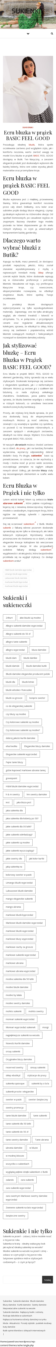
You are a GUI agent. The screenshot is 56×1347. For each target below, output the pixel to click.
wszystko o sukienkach (17, 1163)
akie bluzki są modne (30, 617)
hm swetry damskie (37, 794)
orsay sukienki (13, 1051)
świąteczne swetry (15, 1215)
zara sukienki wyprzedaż (18, 1187)
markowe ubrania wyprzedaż (20, 971)
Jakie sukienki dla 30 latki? (19, 826)
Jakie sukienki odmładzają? (19, 834)
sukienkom (29, 523)
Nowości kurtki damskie (18, 1043)
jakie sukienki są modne (18, 842)
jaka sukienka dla (14, 810)
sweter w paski (14, 1099)
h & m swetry (13, 794)
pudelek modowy (44, 1323)
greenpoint (11, 778)
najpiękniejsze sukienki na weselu (23, 1035)
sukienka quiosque (15, 1083)
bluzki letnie (28, 681)
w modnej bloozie (15, 1155)
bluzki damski (12, 665)
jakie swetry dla (14, 858)
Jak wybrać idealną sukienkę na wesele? (23, 1247)
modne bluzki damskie (17, 987)
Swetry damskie (39, 1304)
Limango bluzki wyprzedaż (16, 574)
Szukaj (47, 1279)
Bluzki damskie (37, 1301)
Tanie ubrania (42, 1139)
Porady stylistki (28, 1323)
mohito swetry (36, 1011)
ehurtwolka (11, 746)
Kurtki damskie (24, 1304)
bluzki (31, 144)
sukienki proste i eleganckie (20, 1091)
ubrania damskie (14, 1147)
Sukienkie (7, 1301)
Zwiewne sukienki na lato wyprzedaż (24, 1207)
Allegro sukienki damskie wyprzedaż (24, 625)
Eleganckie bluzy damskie (37, 746)
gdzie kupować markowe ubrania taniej (26, 770)
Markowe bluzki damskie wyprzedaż (24, 922)
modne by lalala (14, 995)
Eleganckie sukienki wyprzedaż (21, 754)
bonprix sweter (37, 697)
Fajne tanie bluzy (14, 762)
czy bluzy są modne (16, 714)
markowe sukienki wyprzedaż (21, 954)
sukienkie (28, 10)
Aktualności (14, 1323)
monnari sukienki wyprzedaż (20, 1019)
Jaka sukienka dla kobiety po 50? (22, 818)
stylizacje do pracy (36, 1075)
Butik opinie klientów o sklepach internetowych (24, 1330)
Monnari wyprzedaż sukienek (20, 1027)
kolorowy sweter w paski (19, 874)
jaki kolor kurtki (36, 858)
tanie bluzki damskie (16, 1115)
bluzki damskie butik (36, 665)
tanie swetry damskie (17, 1139)
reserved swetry (14, 1067)
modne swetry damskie (18, 1003)
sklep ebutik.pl (13, 1075)
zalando (10, 1179)
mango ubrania (13, 906)
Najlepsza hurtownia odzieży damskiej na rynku (24, 1319)
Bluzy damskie (9, 1304)
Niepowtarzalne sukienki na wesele (19, 1308)
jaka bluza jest (24, 802)
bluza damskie (39, 649)
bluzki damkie (30, 657)
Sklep (40, 272)
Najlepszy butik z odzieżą (31, 1312)
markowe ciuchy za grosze (19, 946)
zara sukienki (27, 1179)
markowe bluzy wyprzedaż (19, 938)
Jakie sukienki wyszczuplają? (20, 850)
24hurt (9, 617)
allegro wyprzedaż (15, 649)
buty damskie (9, 1326)
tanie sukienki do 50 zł (17, 1131)
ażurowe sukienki (13, 503)
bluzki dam (11, 657)
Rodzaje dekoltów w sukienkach (17, 1315)
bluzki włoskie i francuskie (19, 689)
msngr (45, 1027)
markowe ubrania (14, 962)
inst (8, 802)
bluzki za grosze (14, 697)
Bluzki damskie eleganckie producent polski (28, 673)
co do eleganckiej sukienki (19, 705)
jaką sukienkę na (14, 866)
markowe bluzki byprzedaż (16, 582)
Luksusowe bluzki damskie (16, 578)
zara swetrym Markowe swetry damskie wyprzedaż (26, 1197)
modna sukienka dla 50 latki (20, 978)
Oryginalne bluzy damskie (19, 1059)
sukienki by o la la (40, 1083)
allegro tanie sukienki (16, 641)
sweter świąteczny (38, 1099)
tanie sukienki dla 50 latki (18, 1123)
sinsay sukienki (37, 1067)
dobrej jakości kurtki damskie (20, 738)
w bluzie (33, 1147)
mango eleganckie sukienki (19, 898)
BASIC (36, 155)
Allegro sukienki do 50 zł (18, 633)
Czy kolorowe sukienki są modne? (23, 730)
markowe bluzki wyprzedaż (16, 586)
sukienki (7, 527)
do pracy (20, 448)
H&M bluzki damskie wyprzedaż (18, 570)
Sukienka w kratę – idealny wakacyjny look (24, 1243)
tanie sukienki (40, 1115)
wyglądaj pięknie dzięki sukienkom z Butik (27, 1171)
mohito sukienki (14, 1011)
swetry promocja (14, 1107)
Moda (5, 1323)
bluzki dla (10, 681)
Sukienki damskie (21, 1301)
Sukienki (28, 127)
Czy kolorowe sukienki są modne (22, 721)
